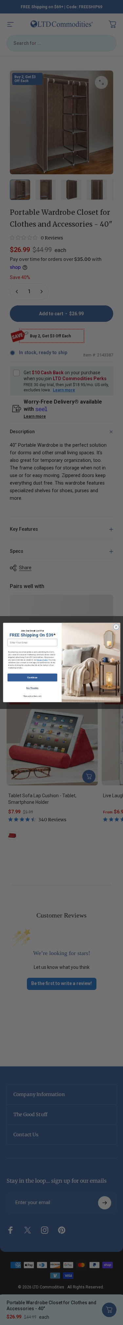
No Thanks (32, 688)
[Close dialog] (116, 627)
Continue (32, 677)
